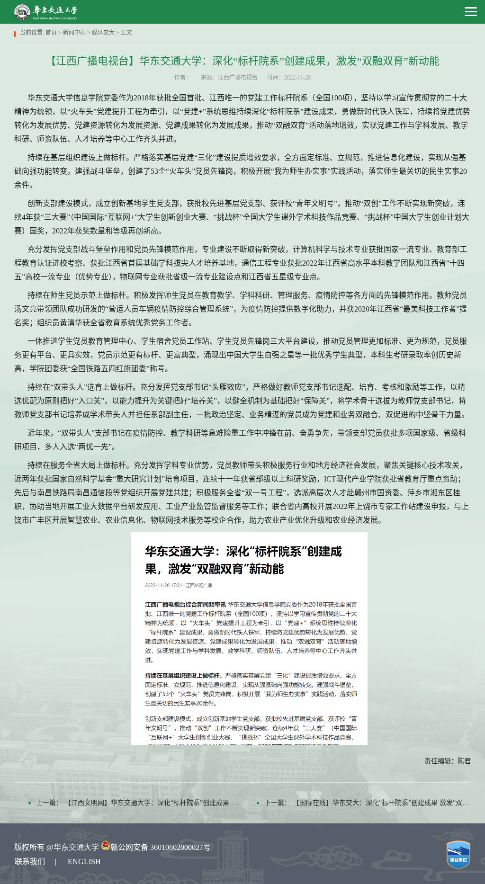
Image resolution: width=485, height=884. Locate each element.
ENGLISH (84, 861)
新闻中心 (74, 32)
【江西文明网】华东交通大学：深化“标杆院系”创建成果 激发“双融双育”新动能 (180, 802)
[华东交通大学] (46, 12)
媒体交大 (103, 32)
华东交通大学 (76, 847)
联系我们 (30, 861)
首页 (51, 32)
